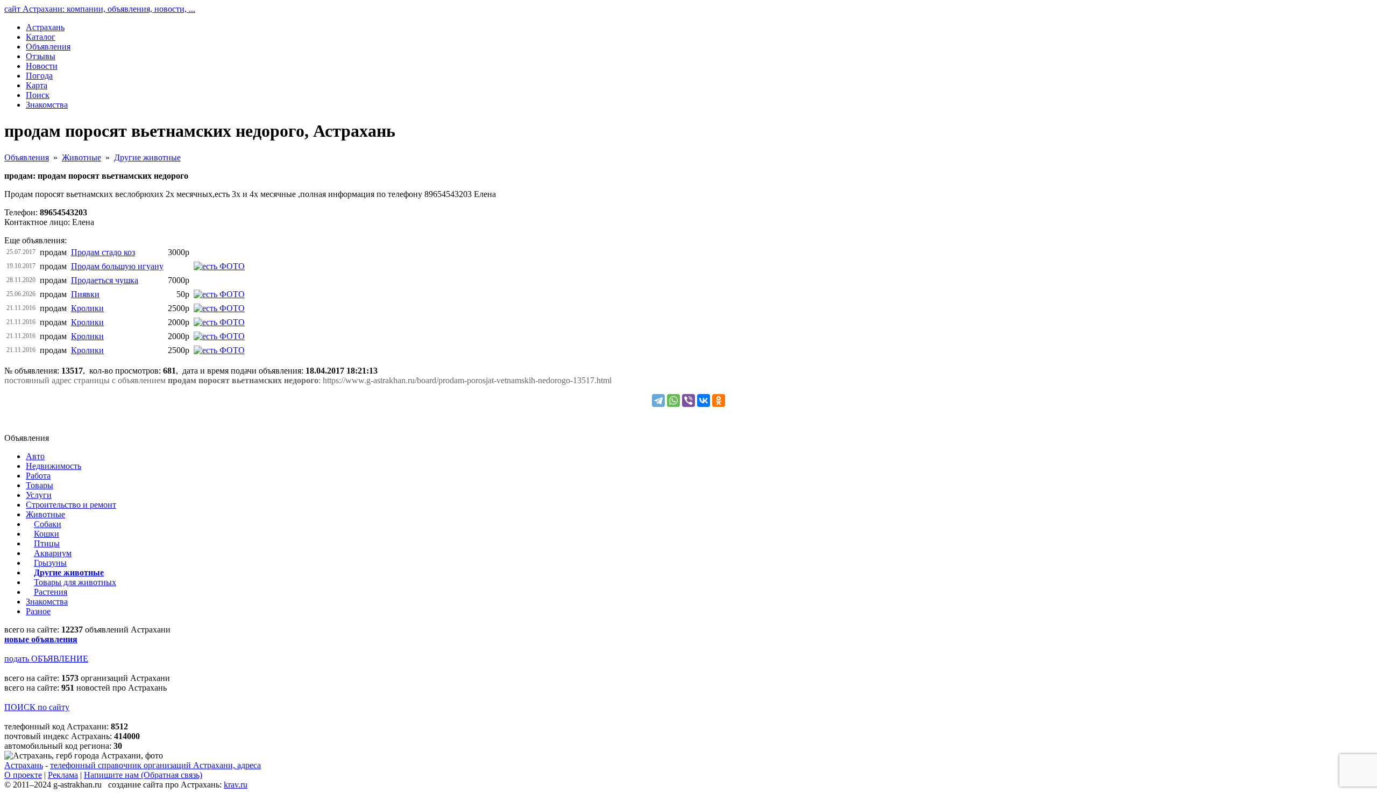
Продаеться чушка (104, 280)
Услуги (39, 495)
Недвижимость (53, 465)
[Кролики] (219, 308)
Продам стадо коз (103, 252)
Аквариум (53, 553)
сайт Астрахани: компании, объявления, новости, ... (99, 8)
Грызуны (50, 562)
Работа (38, 475)
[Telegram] (658, 400)
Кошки (46, 533)
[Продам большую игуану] (219, 266)
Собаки (47, 524)
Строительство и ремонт (71, 504)
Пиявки (85, 294)
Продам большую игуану (117, 266)
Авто (35, 456)
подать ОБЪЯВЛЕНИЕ (46, 658)
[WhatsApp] (673, 400)
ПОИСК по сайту (36, 707)
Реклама (63, 774)
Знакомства (47, 601)
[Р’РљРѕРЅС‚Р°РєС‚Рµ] (703, 400)
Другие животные (147, 157)
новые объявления (40, 639)
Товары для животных (75, 582)
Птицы (47, 543)
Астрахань (23, 765)
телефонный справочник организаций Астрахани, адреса (155, 765)
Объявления (26, 157)
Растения (50, 591)
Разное (38, 611)
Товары (39, 485)
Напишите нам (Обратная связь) (143, 774)
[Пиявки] (219, 294)
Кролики (87, 308)
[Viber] (688, 400)
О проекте (23, 774)
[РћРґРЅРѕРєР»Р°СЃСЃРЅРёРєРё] (718, 400)
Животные (81, 157)
